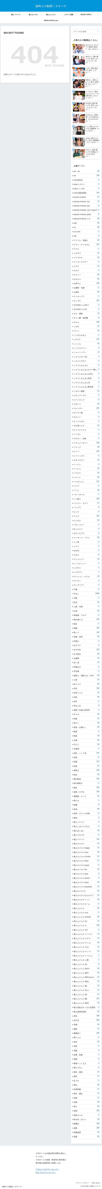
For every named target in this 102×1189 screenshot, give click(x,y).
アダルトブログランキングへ (47, 1169)
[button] (98, 31)
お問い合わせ (96, 1183)
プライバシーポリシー (83, 1183)
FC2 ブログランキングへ (46, 1173)
